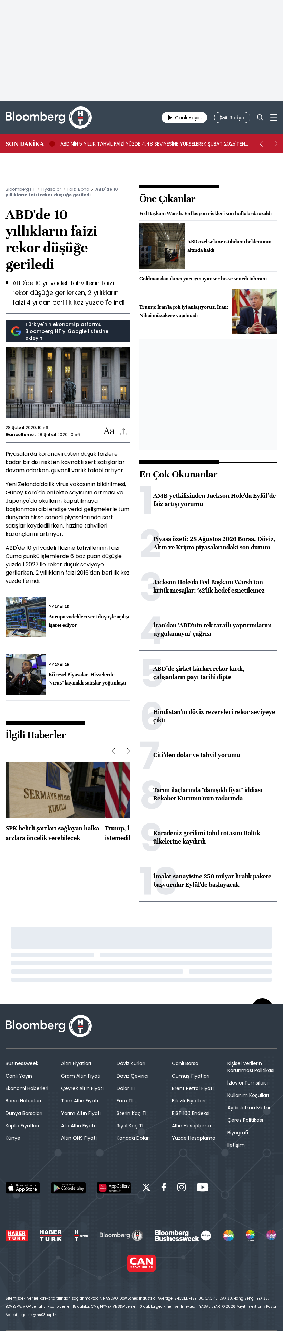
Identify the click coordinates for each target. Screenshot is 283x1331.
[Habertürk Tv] (51, 1235)
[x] (146, 1188)
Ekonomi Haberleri (27, 1088)
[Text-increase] (109, 431)
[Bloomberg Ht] (121, 1235)
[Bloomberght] (49, 117)
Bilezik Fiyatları (188, 1100)
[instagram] (181, 1188)
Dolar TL (126, 1088)
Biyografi (237, 1132)
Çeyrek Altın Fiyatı (82, 1088)
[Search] (260, 117)
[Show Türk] (250, 1235)
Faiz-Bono (78, 189)
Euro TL (125, 1100)
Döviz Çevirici (132, 1075)
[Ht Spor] (81, 1235)
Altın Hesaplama (191, 1125)
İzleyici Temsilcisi (247, 1082)
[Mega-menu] (273, 117)
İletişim (236, 1145)
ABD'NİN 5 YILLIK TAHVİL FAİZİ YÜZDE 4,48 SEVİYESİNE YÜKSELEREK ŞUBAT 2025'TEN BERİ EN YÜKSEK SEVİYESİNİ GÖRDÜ (152, 143)
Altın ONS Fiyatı (79, 1138)
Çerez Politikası (245, 1120)
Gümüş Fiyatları (190, 1075)
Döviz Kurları (131, 1063)
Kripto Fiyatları (22, 1125)
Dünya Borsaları (24, 1113)
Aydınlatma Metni (248, 1107)
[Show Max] (271, 1235)
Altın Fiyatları (76, 1063)
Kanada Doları (133, 1138)
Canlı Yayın (19, 1075)
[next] (276, 143)
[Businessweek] (183, 1235)
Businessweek (22, 1063)
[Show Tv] (228, 1235)
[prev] (260, 143)
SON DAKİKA (25, 143)
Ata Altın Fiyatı (78, 1125)
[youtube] (202, 1188)
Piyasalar (51, 189)
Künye (13, 1138)
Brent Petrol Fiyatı (193, 1088)
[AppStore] (23, 1187)
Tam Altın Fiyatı (79, 1100)
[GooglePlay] (68, 1187)
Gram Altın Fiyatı (80, 1075)
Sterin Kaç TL (132, 1113)
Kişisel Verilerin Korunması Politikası (250, 1067)
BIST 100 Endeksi (190, 1113)
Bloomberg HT (20, 189)
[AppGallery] (114, 1187)
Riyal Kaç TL (130, 1125)
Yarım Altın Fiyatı (81, 1113)
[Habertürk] (17, 1235)
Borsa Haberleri (23, 1100)
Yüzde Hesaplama (193, 1138)
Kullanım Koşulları (248, 1095)
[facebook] (164, 1188)
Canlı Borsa (185, 1063)
